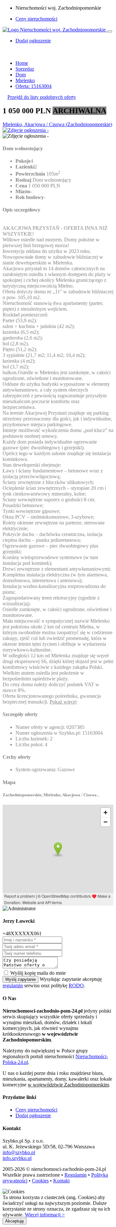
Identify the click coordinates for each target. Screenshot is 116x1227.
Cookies (40, 1180)
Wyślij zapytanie (20, 979)
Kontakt (61, 1180)
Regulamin (75, 1175)
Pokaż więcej (63, 701)
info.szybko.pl (17, 1158)
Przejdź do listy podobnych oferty (41, 97)
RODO (76, 985)
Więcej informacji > (45, 1214)
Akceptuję (14, 1221)
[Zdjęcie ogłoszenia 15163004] (26, 130)
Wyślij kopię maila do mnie (38, 973)
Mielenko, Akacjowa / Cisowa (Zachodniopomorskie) (57, 124)
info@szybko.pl (19, 1152)
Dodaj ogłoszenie (33, 1115)
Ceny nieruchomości (36, 19)
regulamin (13, 985)
